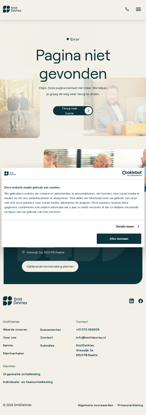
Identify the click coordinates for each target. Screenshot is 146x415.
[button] (138, 9)
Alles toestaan (119, 238)
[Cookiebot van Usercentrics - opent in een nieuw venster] (125, 173)
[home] (12, 9)
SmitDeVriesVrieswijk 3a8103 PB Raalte (87, 350)
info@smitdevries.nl (91, 337)
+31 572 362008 (87, 329)
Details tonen (125, 226)
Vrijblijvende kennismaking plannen (50, 266)
